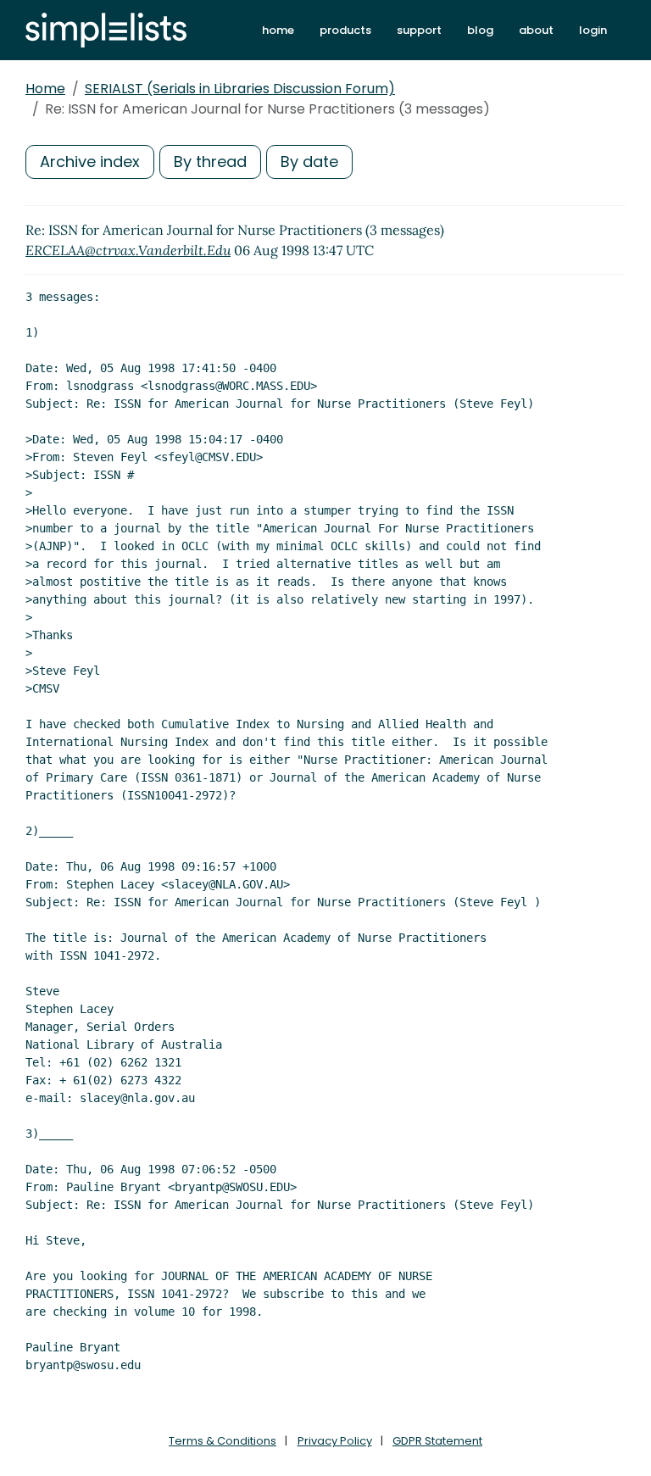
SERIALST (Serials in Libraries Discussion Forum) (240, 88)
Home (45, 88)
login (593, 30)
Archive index (90, 161)
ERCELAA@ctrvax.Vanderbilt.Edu (128, 250)
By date (309, 161)
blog (480, 30)
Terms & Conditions (222, 1441)
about (536, 30)
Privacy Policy (335, 1441)
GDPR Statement (437, 1441)
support (419, 30)
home (278, 30)
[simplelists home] (105, 30)
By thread (210, 161)
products (345, 30)
